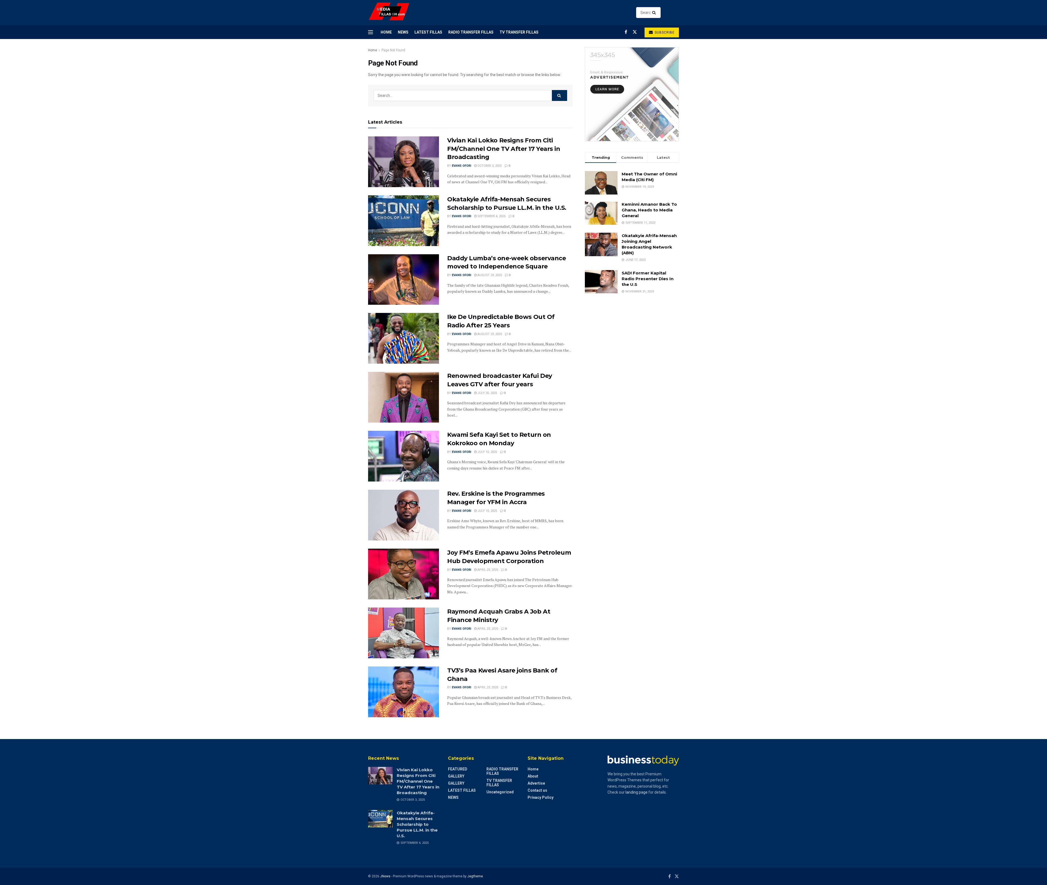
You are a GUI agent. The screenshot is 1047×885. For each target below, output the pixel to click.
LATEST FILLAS (428, 32)
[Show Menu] (370, 32)
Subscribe (664, 32)
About (533, 776)
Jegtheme (475, 876)
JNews (385, 876)
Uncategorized (500, 792)
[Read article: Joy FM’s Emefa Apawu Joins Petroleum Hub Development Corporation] (403, 574)
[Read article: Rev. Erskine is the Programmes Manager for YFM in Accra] (403, 515)
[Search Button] (655, 12)
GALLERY (456, 776)
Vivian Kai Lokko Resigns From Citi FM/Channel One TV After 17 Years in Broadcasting (503, 149)
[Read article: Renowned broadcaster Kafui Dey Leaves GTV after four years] (403, 397)
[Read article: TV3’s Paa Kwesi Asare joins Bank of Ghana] (403, 691)
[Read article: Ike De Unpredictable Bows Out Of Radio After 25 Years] (403, 338)
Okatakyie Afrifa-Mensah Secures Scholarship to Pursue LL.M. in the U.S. (417, 824)
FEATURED (457, 769)
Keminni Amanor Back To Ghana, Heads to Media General (649, 210)
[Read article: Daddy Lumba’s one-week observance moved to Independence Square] (403, 279)
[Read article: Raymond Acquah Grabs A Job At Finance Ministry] (403, 633)
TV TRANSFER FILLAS (519, 32)
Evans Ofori (461, 166)
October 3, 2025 (489, 166)
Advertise (536, 783)
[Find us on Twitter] (635, 32)
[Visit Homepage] (389, 12)
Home (386, 32)
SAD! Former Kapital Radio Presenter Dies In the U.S (647, 278)
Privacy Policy (540, 797)
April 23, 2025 (487, 570)
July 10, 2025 (487, 452)
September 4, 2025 (491, 216)
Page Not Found (393, 50)
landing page (636, 792)
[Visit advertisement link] (632, 94)
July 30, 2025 (487, 393)
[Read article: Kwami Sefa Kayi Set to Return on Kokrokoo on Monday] (403, 456)
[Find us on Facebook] (626, 32)
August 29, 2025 (489, 275)
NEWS (403, 32)
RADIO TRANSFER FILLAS (471, 32)
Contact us (537, 790)
